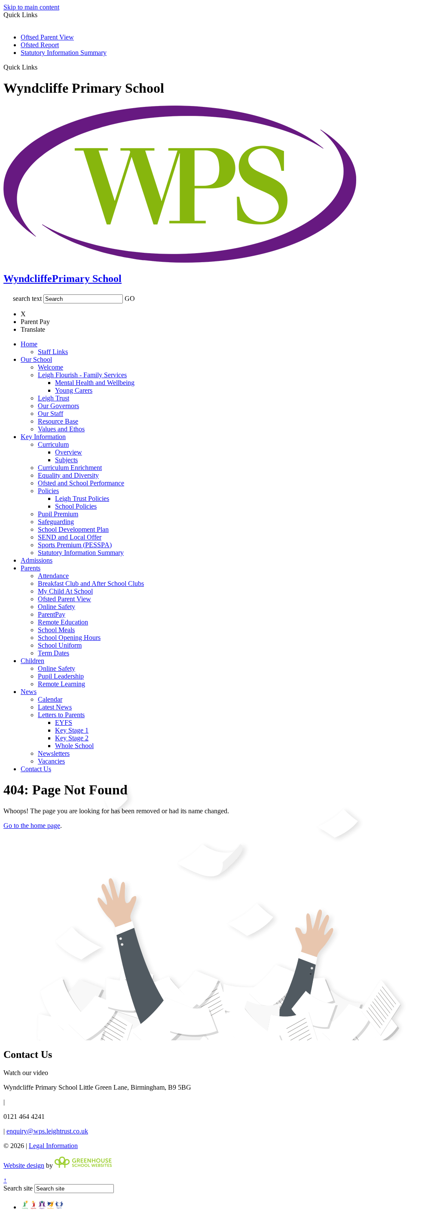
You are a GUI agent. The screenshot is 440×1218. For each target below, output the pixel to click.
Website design (23, 1165)
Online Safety (56, 606)
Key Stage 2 (72, 738)
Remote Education (63, 622)
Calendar (50, 699)
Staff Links (53, 351)
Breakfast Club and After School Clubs (91, 583)
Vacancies (51, 761)
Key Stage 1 (72, 730)
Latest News (55, 707)
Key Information (43, 436)
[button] (40, 67)
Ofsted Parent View (64, 599)
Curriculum (53, 444)
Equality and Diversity (68, 475)
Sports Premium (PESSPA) (75, 544)
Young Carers (73, 390)
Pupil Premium (58, 514)
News (29, 691)
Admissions (36, 560)
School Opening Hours (69, 637)
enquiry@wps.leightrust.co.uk (47, 1131)
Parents (30, 568)
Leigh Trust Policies (82, 498)
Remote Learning (61, 684)
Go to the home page (31, 825)
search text (27, 298)
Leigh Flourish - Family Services (82, 375)
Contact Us (36, 769)
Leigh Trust (53, 398)
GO (130, 298)
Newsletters (54, 753)
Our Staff (50, 413)
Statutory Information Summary (64, 52)
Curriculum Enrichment (70, 467)
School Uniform (60, 645)
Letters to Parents (61, 714)
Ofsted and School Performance (81, 483)
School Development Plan (73, 529)
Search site (18, 1188)
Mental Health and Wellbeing (94, 382)
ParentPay (51, 614)
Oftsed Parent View (47, 37)
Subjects (66, 460)
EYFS (63, 722)
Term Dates (53, 653)
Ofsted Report (40, 44)
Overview (68, 452)
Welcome (50, 367)
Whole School (74, 745)
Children (32, 660)
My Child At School (65, 591)
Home (29, 344)
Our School (36, 359)
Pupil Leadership (61, 676)
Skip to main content (31, 7)
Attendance (53, 575)
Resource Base (58, 421)
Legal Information (53, 1145)
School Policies (76, 506)
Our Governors (58, 405)
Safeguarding (56, 521)
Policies (48, 490)
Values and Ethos (61, 429)
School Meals (56, 629)
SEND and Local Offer (69, 537)
